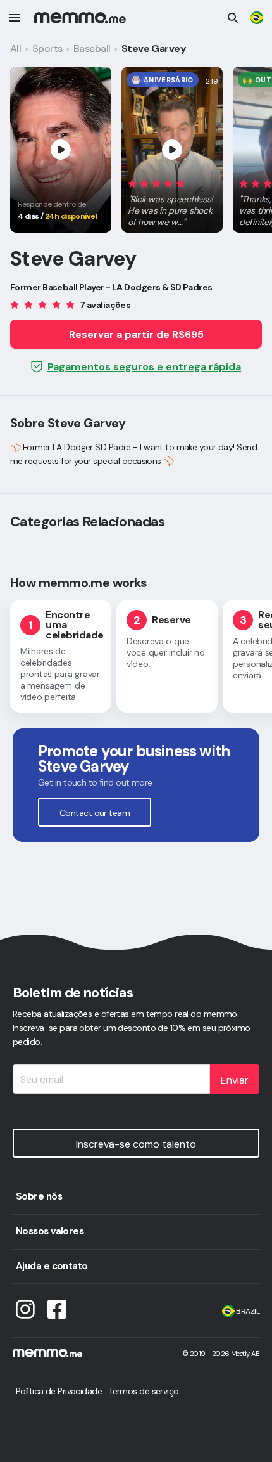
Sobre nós (39, 1196)
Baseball (92, 48)
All (15, 48)
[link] (256, 17)
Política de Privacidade (59, 1391)
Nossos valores (49, 1231)
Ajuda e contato (52, 1266)
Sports (47, 48)
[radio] (132, 183)
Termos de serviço (143, 1391)
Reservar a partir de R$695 (136, 334)
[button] (172, 200)
